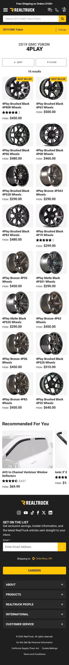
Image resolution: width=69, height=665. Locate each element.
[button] (34, 584)
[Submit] (62, 546)
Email (6, 540)
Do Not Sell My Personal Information (34, 642)
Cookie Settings (49, 648)
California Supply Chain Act (25, 648)
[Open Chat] (50, 10)
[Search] (62, 18)
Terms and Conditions (34, 654)
